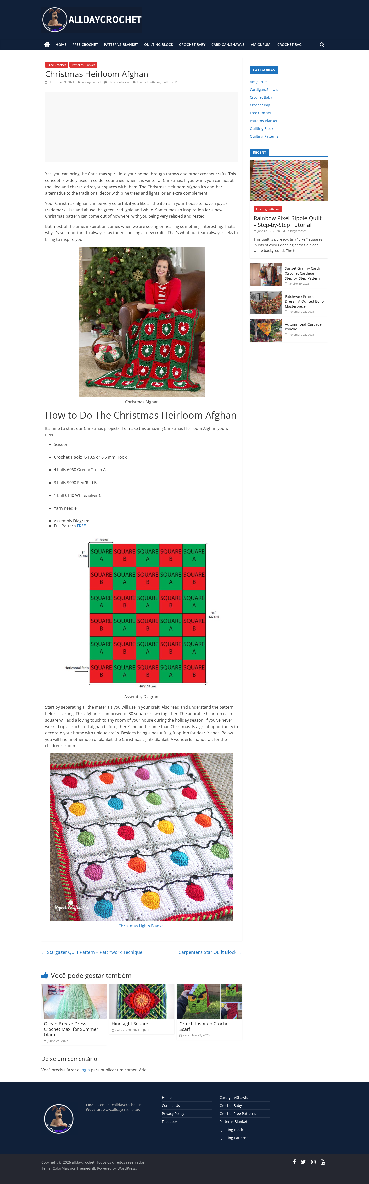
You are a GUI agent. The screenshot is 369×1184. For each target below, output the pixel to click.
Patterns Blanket (121, 44)
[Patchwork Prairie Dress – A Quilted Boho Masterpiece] (266, 294)
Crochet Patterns (148, 82)
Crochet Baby (192, 44)
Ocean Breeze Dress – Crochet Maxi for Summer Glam (71, 1029)
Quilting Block (158, 44)
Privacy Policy (173, 1113)
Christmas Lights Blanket (141, 926)
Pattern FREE (171, 82)
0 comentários (118, 82)
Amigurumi (261, 44)
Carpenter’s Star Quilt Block (210, 952)
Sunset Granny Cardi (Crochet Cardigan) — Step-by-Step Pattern (303, 273)
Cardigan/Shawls (228, 44)
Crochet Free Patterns (238, 1113)
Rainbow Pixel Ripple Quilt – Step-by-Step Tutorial (288, 221)
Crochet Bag (289, 44)
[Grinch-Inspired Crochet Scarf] (209, 987)
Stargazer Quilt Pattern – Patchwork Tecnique (91, 952)
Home (61, 44)
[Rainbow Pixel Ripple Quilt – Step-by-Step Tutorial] (289, 163)
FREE (81, 526)
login (85, 1070)
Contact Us (171, 1105)
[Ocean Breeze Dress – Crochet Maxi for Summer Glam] (74, 987)
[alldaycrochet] (47, 44)
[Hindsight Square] (141, 987)
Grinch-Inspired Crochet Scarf (204, 1026)
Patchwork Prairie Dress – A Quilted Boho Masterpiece (304, 301)
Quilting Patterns (264, 136)
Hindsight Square (130, 1024)
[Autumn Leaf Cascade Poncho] (266, 322)
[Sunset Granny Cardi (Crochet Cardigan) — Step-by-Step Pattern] (266, 266)
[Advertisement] (141, 127)
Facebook (169, 1121)
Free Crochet (85, 44)
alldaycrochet (92, 82)
